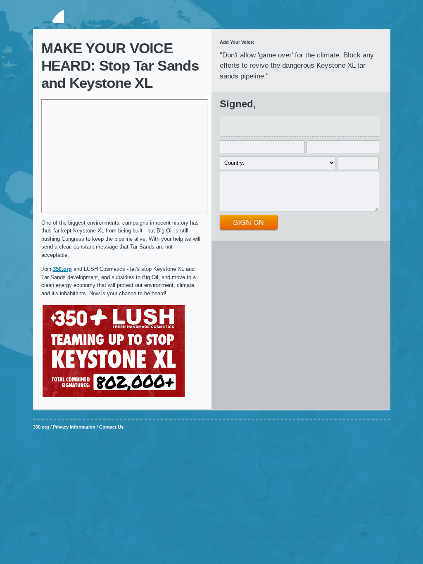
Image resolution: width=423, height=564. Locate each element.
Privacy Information (74, 426)
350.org (48, 16)
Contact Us (111, 426)
